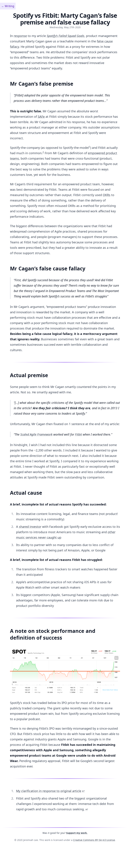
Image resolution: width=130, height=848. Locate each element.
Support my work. (77, 832)
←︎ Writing (7, 6)
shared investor (30, 527)
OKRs (106, 195)
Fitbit (78, 434)
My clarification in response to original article (48, 791)
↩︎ (83, 791)
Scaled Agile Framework (36, 434)
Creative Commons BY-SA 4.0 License (94, 840)
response (20, 36)
